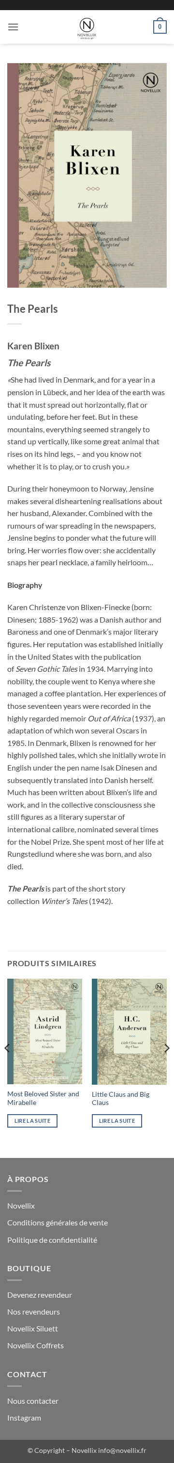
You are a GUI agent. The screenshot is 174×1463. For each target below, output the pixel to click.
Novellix (21, 1205)
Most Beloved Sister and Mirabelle (43, 1098)
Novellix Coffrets (35, 1345)
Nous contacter (32, 1400)
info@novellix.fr (122, 1450)
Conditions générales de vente (57, 1222)
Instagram (24, 1417)
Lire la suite (32, 1120)
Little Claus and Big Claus (120, 1099)
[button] (13, 27)
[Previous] (8, 1067)
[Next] (166, 1067)
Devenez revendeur (39, 1294)
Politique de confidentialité (52, 1239)
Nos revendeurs (33, 1311)
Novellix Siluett (32, 1328)
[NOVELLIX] (87, 27)
